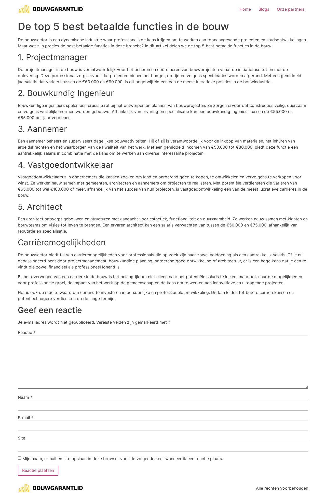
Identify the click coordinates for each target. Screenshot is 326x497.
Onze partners (290, 9)
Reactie (26, 332)
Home (245, 9)
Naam (25, 397)
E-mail (25, 418)
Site (21, 438)
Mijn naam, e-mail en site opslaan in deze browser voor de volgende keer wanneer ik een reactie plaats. (122, 459)
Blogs (264, 9)
